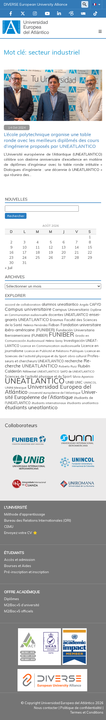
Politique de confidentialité (81, 708)
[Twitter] (23, 14)
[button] (95, 4)
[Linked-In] (59, 14)
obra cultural (77, 356)
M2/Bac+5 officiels (18, 611)
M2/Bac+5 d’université (21, 605)
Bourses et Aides (17, 566)
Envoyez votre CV (18, 533)
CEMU (8, 526)
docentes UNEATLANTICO (68, 315)
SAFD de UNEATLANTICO (77, 371)
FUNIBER (61, 334)
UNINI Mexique (15, 387)
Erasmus (56, 320)
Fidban (54, 325)
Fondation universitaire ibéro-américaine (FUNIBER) (53, 327)
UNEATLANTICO (35, 380)
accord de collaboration (23, 304)
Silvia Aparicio (83, 376)
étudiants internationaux (49, 403)
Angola (84, 304)
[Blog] (71, 14)
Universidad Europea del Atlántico (48, 389)
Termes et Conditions (86, 712)
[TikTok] (95, 14)
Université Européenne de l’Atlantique (51, 394)
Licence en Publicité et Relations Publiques (54, 351)
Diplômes (11, 599)
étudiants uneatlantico (31, 407)
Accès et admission (19, 560)
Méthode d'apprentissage (24, 514)
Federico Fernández (35, 325)
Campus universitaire (28, 309)
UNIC (79, 382)
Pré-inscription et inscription (26, 572)
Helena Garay (54, 341)
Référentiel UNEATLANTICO (41, 371)
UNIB (70, 382)
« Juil (8, 267)
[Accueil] (26, 27)
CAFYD (95, 304)
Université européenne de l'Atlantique (54, 393)
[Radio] (83, 14)
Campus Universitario (70, 309)
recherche (74, 360)
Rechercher (15, 216)
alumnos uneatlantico (60, 304)
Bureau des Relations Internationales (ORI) (37, 520)
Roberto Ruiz (68, 366)
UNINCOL (90, 382)
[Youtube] (47, 14)
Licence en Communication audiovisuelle (50, 346)
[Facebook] (10, 14)
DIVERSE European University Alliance (35, 4)
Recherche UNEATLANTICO (48, 363)
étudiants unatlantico (83, 403)
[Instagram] (35, 14)
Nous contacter (46, 708)
